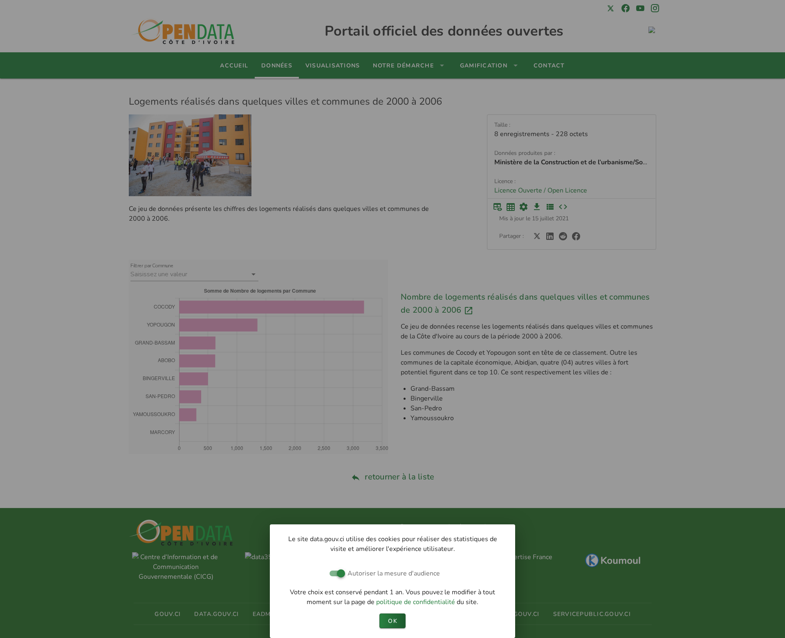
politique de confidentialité (416, 602)
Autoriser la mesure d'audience (394, 573)
